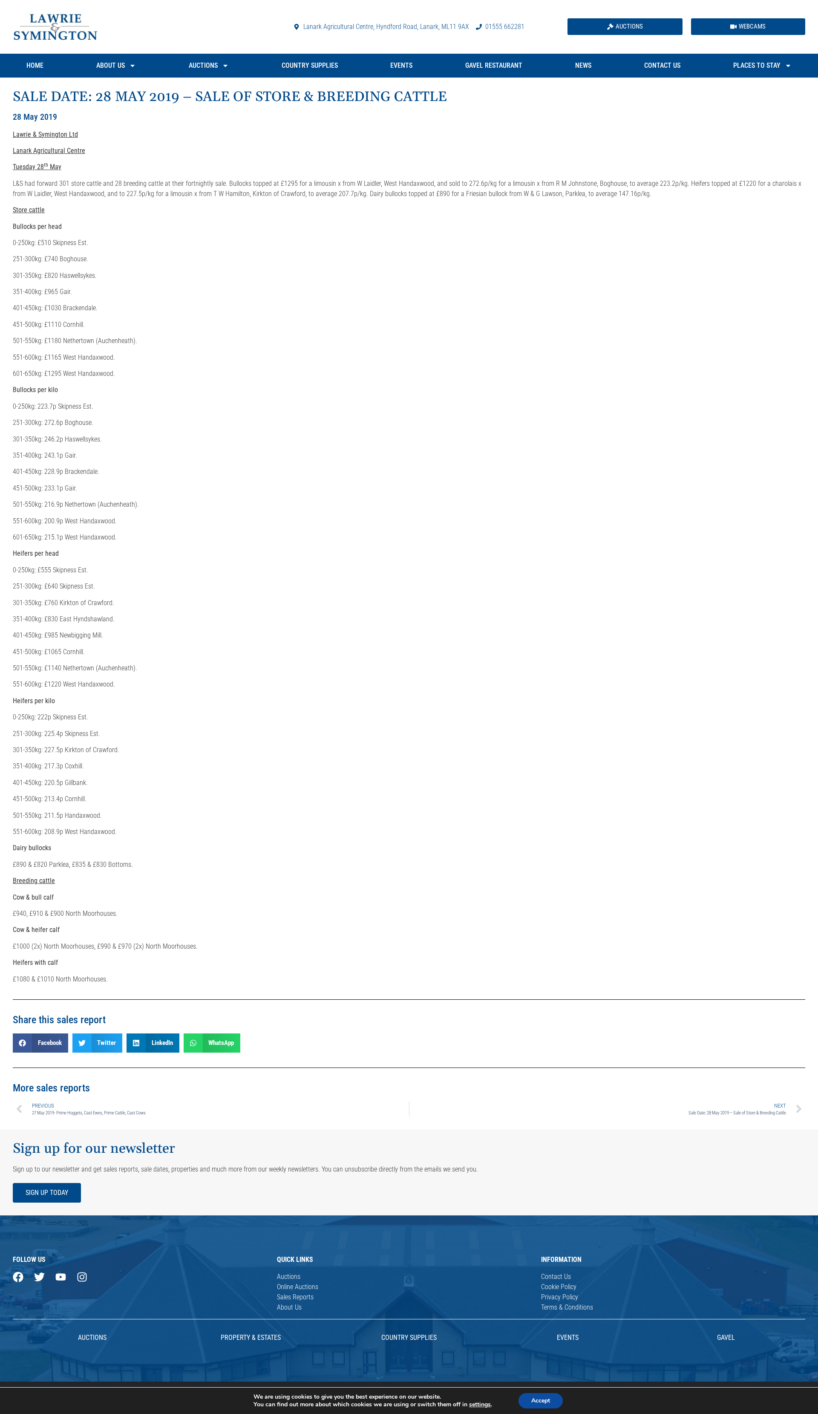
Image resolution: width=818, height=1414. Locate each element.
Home (34, 65)
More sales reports (51, 1088)
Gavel (726, 1337)
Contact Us (662, 65)
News (583, 65)
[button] (40, 1043)
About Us (110, 65)
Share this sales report (59, 1020)
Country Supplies (310, 65)
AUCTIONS (92, 1337)
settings (480, 1404)
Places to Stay (757, 65)
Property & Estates (251, 1337)
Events (401, 65)
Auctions (203, 65)
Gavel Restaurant (493, 65)
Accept (540, 1401)
